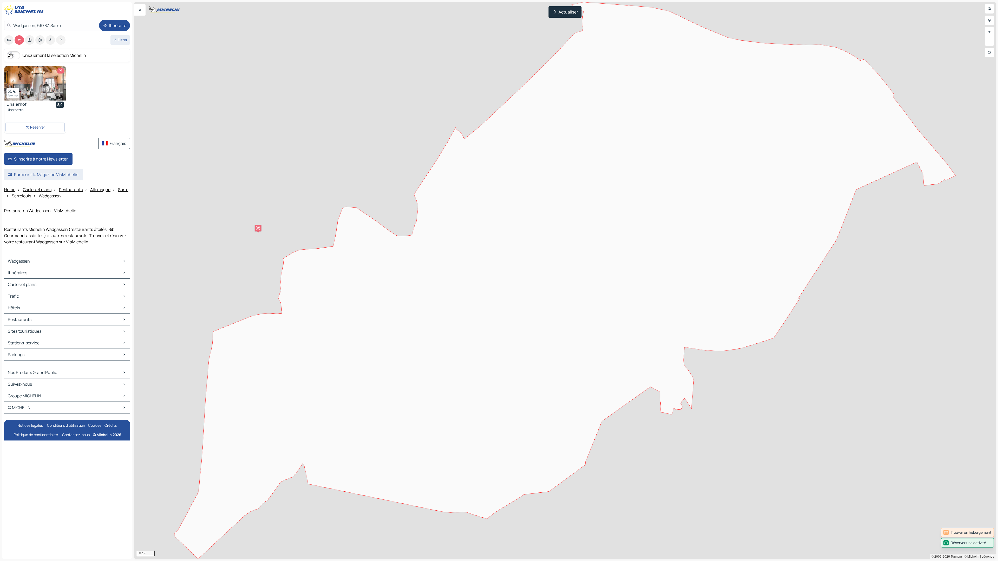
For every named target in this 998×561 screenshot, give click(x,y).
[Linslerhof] (35, 83)
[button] (258, 228)
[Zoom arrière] (989, 41)
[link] (967, 532)
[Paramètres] (989, 20)
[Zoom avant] (989, 31)
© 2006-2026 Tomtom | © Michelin (955, 556)
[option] (9, 40)
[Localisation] (989, 52)
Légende (988, 556)
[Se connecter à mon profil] (989, 9)
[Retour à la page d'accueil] (25, 10)
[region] (565, 280)
